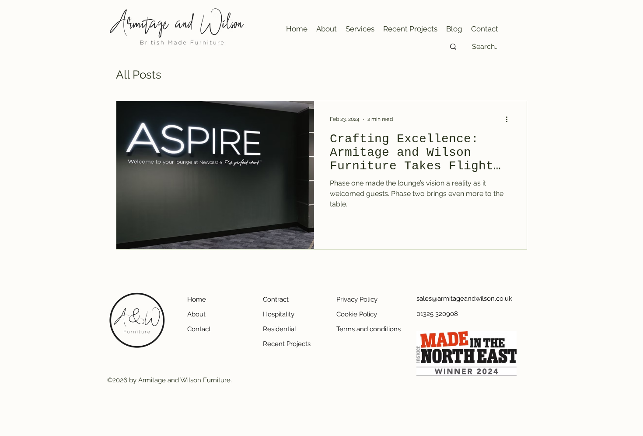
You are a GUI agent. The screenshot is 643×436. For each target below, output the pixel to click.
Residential (279, 329)
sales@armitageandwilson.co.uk (447, 298)
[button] (360, 28)
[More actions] (509, 119)
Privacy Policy (356, 299)
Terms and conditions (367, 329)
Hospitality (278, 314)
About (196, 314)
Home (196, 299)
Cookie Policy (356, 314)
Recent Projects (287, 344)
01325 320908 (437, 314)
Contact (199, 329)
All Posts (138, 74)
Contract (276, 299)
